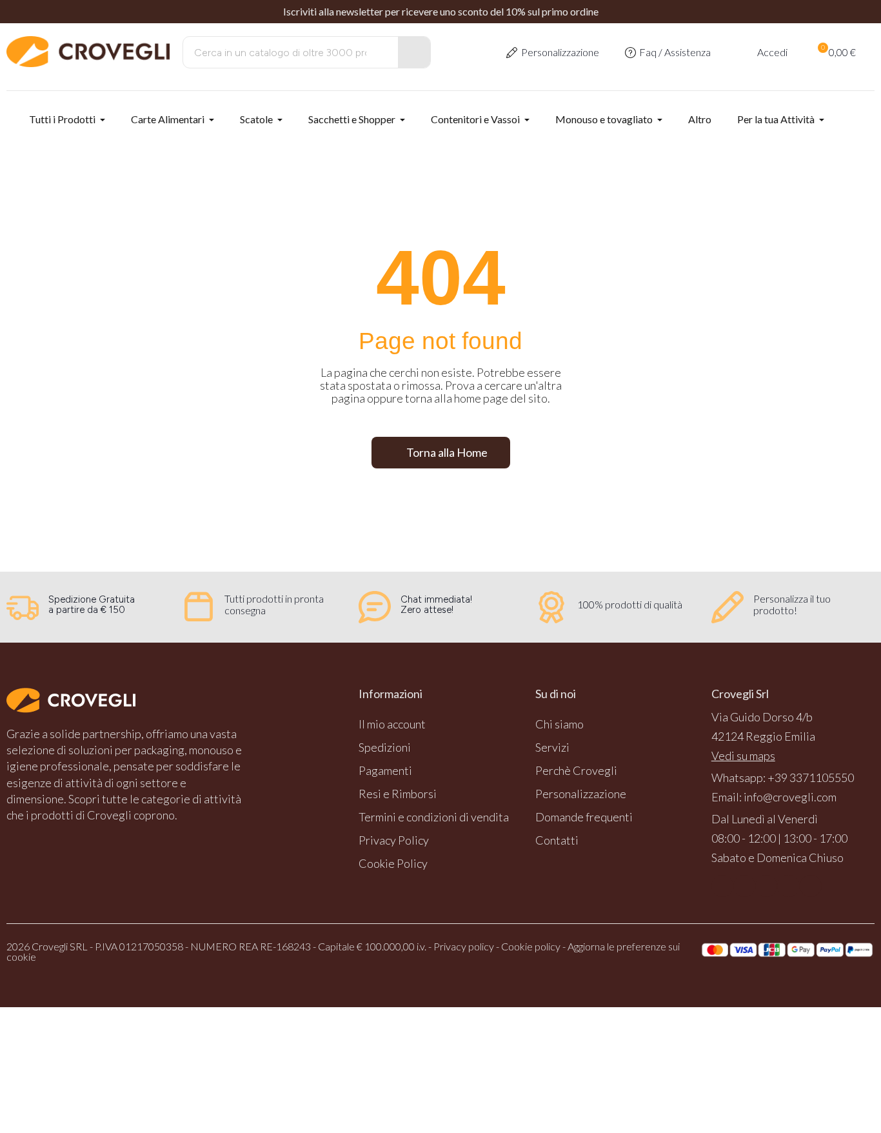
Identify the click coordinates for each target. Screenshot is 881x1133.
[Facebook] (722, 886)
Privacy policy (463, 946)
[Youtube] (766, 886)
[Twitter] (788, 886)
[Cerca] (414, 52)
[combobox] (281, 52)
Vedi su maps (743, 755)
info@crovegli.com (790, 797)
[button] (835, 52)
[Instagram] (744, 886)
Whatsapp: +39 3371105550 (782, 777)
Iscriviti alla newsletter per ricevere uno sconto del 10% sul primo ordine (441, 11)
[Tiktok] (811, 886)
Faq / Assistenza (675, 52)
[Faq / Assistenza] (630, 52)
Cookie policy (530, 946)
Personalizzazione (560, 52)
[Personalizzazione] (511, 52)
